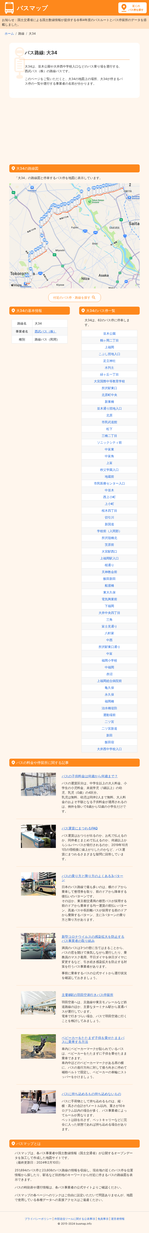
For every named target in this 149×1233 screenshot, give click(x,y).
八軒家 (109, 633)
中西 (109, 640)
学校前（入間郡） (109, 531)
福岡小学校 (109, 660)
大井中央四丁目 (109, 613)
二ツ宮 (109, 722)
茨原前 (109, 545)
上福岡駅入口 (109, 558)
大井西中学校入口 (109, 749)
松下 (109, 429)
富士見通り (109, 626)
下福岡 (109, 606)
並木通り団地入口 (109, 408)
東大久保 (109, 592)
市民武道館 (109, 422)
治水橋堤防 (109, 708)
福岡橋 (109, 701)
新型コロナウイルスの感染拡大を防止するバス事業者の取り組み (93, 939)
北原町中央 (109, 395)
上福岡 (109, 347)
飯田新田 (109, 579)
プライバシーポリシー (38, 1218)
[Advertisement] (74, 130)
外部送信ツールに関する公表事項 (74, 1218)
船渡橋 (109, 585)
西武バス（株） (45, 331)
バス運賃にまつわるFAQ (80, 828)
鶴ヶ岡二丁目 (109, 340)
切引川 (109, 517)
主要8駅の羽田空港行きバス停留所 (87, 995)
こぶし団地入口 (109, 354)
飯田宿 (109, 742)
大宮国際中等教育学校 (109, 381)
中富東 (109, 449)
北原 (109, 415)
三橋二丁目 (109, 436)
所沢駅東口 (109, 388)
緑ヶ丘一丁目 (109, 374)
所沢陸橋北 (109, 538)
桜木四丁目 (109, 511)
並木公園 (109, 333)
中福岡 (109, 667)
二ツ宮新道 (109, 728)
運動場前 (109, 715)
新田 (109, 735)
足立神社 (109, 361)
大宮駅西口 (109, 551)
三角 (109, 619)
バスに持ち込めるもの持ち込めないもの (91, 1094)
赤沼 (109, 674)
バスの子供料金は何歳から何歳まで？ (90, 776)
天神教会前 (109, 572)
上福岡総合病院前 (109, 681)
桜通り (109, 565)
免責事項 (103, 1218)
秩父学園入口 (109, 470)
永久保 (109, 694)
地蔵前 (109, 476)
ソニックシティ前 (109, 442)
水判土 (109, 367)
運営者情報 (118, 1218)
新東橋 (109, 402)
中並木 (109, 490)
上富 (109, 463)
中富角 (109, 456)
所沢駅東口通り (109, 647)
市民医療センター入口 (109, 483)
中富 (109, 654)
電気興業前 (109, 599)
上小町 (109, 504)
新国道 (109, 524)
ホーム (9, 33)
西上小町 (109, 497)
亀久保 (109, 688)
